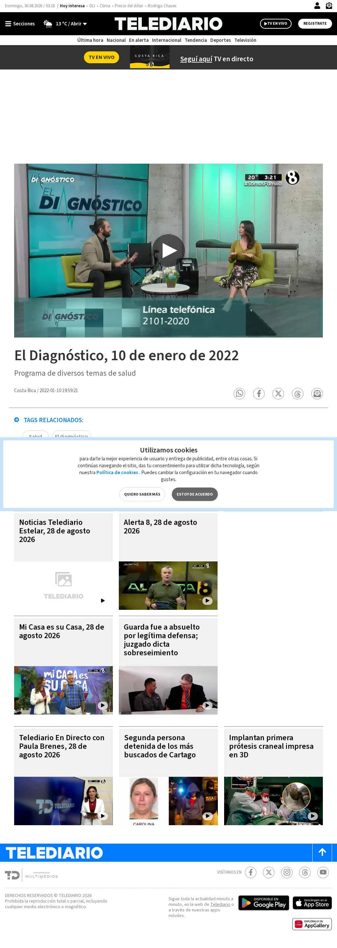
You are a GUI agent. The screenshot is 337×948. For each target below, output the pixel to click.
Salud (35, 436)
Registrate (315, 23)
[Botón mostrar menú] (21, 23)
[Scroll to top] (322, 853)
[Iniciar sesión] (317, 5)
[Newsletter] (328, 7)
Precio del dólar (129, 6)
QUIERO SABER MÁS (142, 494)
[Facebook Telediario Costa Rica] (250, 872)
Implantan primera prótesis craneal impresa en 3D (271, 746)
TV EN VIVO (277, 23)
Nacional (116, 40)
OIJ (92, 6)
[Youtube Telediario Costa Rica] (323, 872)
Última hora (90, 40)
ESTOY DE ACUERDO (195, 494)
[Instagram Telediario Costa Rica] (287, 872)
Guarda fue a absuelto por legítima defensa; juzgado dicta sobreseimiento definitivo (162, 644)
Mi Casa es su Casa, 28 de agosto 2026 (61, 631)
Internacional (166, 40)
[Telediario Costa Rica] (168, 23)
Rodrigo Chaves (162, 6)
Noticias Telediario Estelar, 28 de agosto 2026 (54, 531)
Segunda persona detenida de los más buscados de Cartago (160, 746)
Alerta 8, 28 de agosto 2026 (160, 527)
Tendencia (196, 40)
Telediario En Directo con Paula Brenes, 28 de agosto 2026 (62, 746)
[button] (239, 393)
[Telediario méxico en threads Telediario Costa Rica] (305, 872)
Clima (105, 6)
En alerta (139, 40)
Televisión (245, 40)
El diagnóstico (71, 436)
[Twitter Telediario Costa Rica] (268, 872)
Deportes (220, 40)
